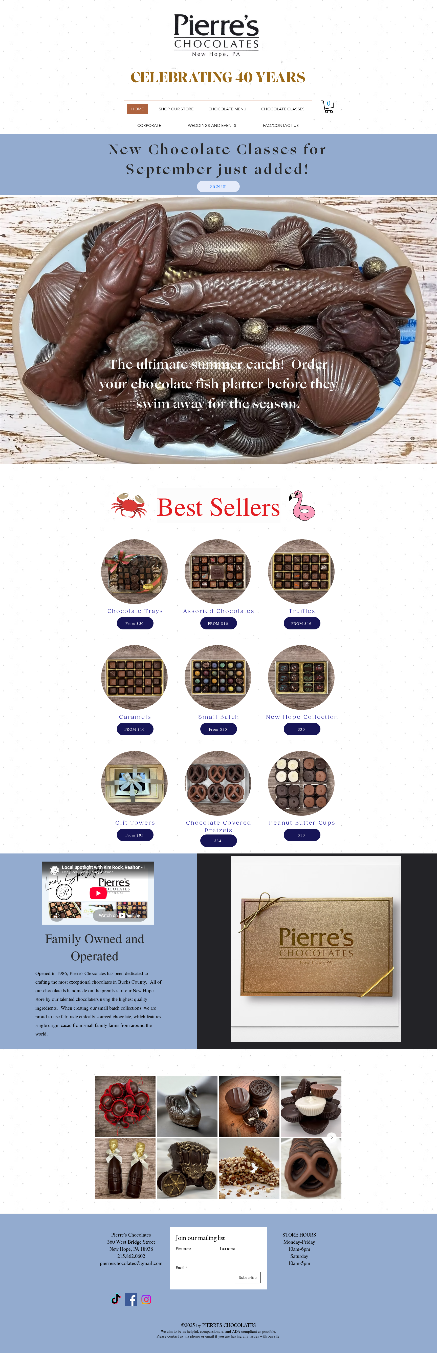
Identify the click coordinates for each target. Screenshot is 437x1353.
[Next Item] (331, 1137)
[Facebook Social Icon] (131, 1299)
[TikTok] (116, 1299)
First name (183, 1248)
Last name (227, 1248)
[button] (328, 107)
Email (181, 1267)
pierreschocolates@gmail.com (131, 1263)
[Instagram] (146, 1299)
